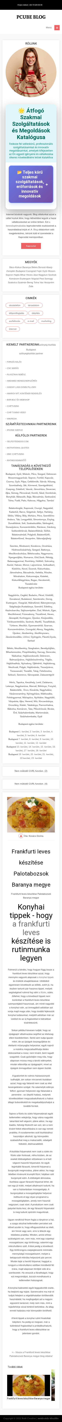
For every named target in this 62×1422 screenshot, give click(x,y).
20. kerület (36, 754)
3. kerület (45, 731)
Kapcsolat (31, 246)
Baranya (26, 267)
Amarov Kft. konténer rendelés (24, 393)
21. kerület (47, 754)
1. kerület (24, 731)
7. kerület (23, 739)
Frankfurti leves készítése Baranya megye (28, 1398)
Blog (35, 229)
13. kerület (22, 746)
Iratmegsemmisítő (16, 460)
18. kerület (41, 750)
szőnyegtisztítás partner (31, 353)
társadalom (33, 305)
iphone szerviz (15, 430)
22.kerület (25, 758)
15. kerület (46, 746)
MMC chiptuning (15, 454)
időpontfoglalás (16, 313)
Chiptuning (13, 406)
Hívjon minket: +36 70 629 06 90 (29, 5)
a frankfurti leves (31, 928)
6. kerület (40, 735)
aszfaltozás (14, 321)
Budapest (21, 271)
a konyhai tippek (45, 977)
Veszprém (49, 282)
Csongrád (31, 271)
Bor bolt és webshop (18, 400)
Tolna (37, 282)
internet (13, 329)
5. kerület (29, 735)
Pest (42, 278)
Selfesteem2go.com (17, 441)
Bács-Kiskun (15, 267)
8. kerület (34, 739)
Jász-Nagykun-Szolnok (44, 275)
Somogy (49, 278)
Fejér (39, 271)
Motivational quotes (18, 448)
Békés (34, 267)
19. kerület (24, 754)
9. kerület (44, 739)
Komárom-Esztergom (20, 278)
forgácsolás (14, 362)
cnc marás (13, 368)
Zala (31, 286)
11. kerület (29, 743)
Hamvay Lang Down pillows (21, 387)
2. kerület (34, 731)
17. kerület (29, 750)
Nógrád (35, 278)
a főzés (42, 992)
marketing (46, 321)
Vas (42, 282)
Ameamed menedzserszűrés (22, 381)
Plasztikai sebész (16, 374)
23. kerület (36, 758)
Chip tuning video (16, 412)
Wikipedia (12, 419)
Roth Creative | (40, 1418)
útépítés (36, 313)
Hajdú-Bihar (20, 275)
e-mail (31, 321)
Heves (29, 275)
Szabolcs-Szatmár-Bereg (21, 282)
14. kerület (34, 746)
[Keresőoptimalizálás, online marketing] (31, 17)
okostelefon (15, 305)
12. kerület (41, 743)
